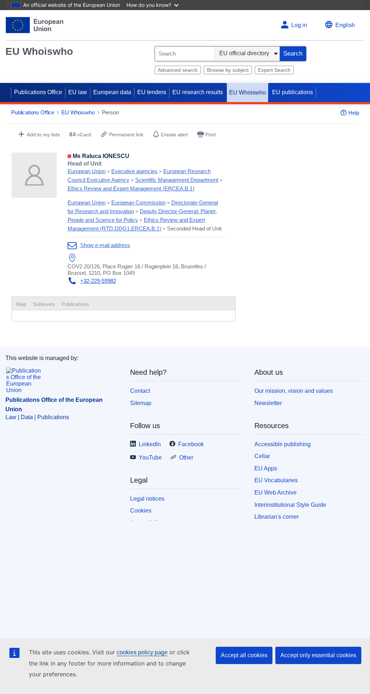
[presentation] (44, 304)
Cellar (262, 456)
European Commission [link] (138, 202)
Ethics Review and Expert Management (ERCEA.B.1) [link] (131, 188)
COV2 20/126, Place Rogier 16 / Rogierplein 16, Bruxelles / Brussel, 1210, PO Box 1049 (137, 269)
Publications (75, 304)
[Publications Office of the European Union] (34, 25)
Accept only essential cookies (318, 655)
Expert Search (274, 70)
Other (186, 457)
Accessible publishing (282, 444)
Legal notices (147, 499)
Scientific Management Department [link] (176, 180)
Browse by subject (228, 70)
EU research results (197, 92)
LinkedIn (150, 444)
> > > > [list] (145, 176)
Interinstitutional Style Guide (290, 505)
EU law (77, 92)
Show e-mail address (105, 245)
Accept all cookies (244, 655)
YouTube (150, 457)
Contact (140, 391)
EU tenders (151, 92)
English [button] (345, 25)
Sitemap (140, 403)
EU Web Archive (275, 492)
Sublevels (44, 304)
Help (353, 113)
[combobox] (185, 54)
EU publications (292, 92)
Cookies (140, 511)
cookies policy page (142, 652)
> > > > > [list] (144, 215)
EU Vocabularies (276, 480)
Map (21, 304)
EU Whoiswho (39, 51)
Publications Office (38, 92)
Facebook (191, 444)
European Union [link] (87, 171)
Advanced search (178, 70)
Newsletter (268, 403)
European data (112, 92)
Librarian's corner (276, 517)
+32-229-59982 (98, 281)
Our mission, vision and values (293, 391)
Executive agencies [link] (134, 171)
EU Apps (265, 468)
